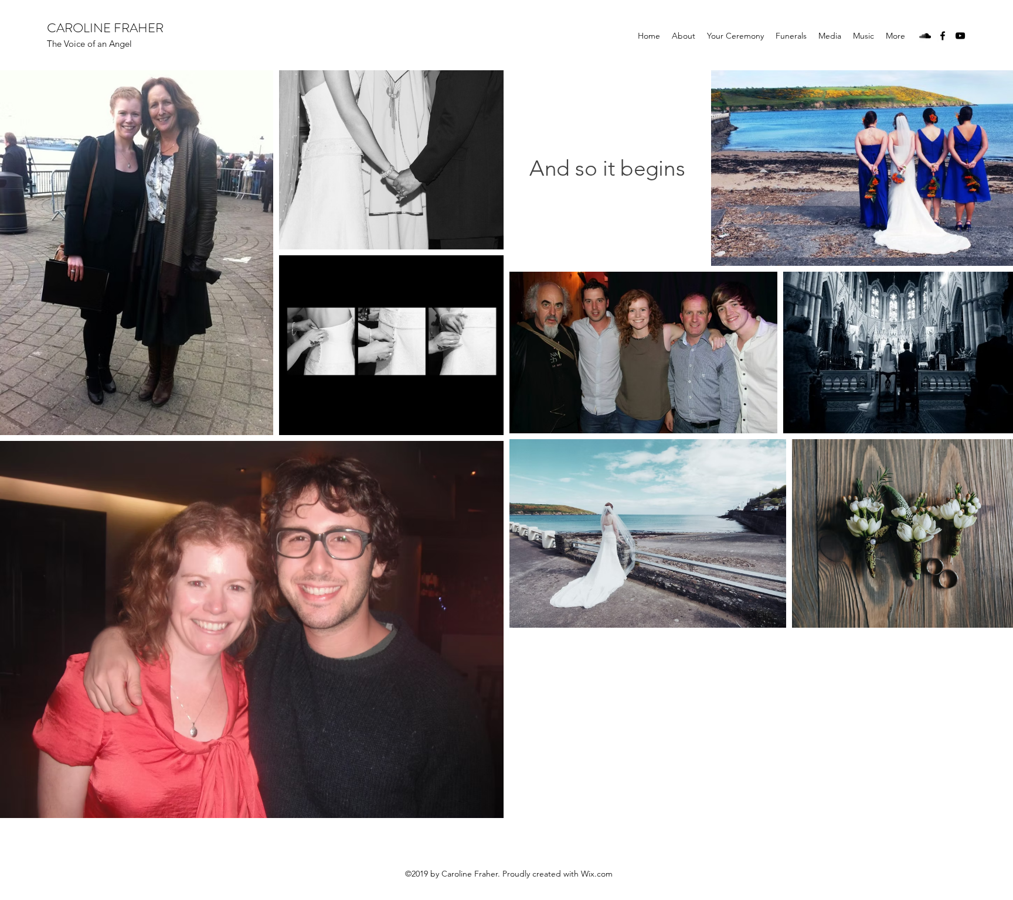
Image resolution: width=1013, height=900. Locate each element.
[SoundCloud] (925, 36)
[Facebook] (943, 36)
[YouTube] (960, 36)
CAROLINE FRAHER (105, 28)
